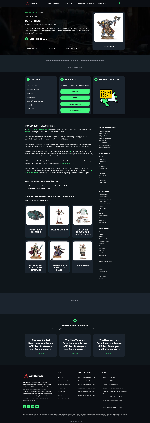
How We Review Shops (64, 381)
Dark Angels (102, 161)
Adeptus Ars (28, 12)
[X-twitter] (28, 406)
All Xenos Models (103, 255)
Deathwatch (102, 164)
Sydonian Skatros (59, 230)
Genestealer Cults (104, 239)
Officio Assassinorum (105, 145)
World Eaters (102, 220)
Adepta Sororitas (104, 133)
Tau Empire (102, 248)
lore (70, 151)
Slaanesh (101, 213)
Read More (41, 354)
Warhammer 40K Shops (86, 3)
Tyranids (101, 250)
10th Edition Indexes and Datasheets (113, 388)
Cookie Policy (61, 391)
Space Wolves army (67, 163)
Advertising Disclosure (64, 384)
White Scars (102, 182)
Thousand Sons (103, 215)
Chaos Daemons (103, 194)
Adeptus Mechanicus (105, 138)
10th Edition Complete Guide (110, 384)
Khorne (101, 206)
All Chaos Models (103, 222)
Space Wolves (103, 178)
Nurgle (101, 210)
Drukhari (101, 232)
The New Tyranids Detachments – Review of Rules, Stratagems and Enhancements (75, 345)
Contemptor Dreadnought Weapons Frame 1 (83, 232)
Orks (100, 246)
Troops (101, 269)
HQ (100, 264)
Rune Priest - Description (40, 125)
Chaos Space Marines (105, 199)
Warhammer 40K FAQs (109, 377)
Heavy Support (103, 271)
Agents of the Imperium (105, 131)
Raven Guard (102, 173)
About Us (60, 377)
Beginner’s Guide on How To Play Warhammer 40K (115, 392)
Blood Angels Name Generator (86, 384)
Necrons (101, 243)
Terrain (101, 278)
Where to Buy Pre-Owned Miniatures (112, 407)
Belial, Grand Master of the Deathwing (35, 267)
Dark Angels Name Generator (86, 391)
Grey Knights (102, 166)
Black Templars (103, 157)
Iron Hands (102, 171)
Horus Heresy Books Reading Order (112, 400)
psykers (27, 132)
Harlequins (102, 236)
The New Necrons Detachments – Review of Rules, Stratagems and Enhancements (109, 345)
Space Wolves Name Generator (86, 395)
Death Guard (102, 201)
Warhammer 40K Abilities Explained (112, 404)
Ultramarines (102, 180)
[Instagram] (24, 406)
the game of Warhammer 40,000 (38, 129)
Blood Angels (102, 159)
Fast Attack (102, 274)
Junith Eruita (82, 265)
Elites (100, 267)
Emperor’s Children (104, 203)
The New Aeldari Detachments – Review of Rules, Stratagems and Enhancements (40, 345)
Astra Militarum (103, 140)
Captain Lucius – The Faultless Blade (59, 267)
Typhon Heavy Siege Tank (35, 231)
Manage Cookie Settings (64, 398)
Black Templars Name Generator (87, 377)
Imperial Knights (103, 143)
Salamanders (102, 175)
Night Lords (102, 208)
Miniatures (34, 12)
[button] (119, 3)
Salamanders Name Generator (86, 388)
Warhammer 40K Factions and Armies (113, 396)
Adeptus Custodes (104, 136)
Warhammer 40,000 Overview (111, 381)
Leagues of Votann (104, 241)
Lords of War (102, 276)
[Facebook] (37, 406)
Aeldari (101, 234)
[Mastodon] (32, 406)
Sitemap (60, 395)
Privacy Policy (61, 388)
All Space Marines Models (106, 185)
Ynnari (101, 253)
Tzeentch (101, 217)
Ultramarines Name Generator (86, 381)
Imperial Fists (103, 168)
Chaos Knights (103, 196)
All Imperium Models (104, 147)
